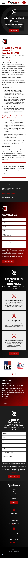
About (14, 496)
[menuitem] (14, 190)
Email (4, 230)
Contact (14, 502)
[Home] (13, 2)
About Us (14, 30)
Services (14, 491)
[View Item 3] (13, 374)
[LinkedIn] (11, 542)
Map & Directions (14, 524)
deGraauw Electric (8, 61)
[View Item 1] (12, 374)
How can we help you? (7, 241)
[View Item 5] (15, 374)
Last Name (5, 222)
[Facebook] (17, 542)
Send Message (8, 261)
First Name (5, 218)
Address (4, 234)
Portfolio (14, 493)
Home (14, 489)
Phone (4, 226)
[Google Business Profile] (14, 542)
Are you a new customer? (8, 238)
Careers (14, 498)
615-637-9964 (14, 513)
